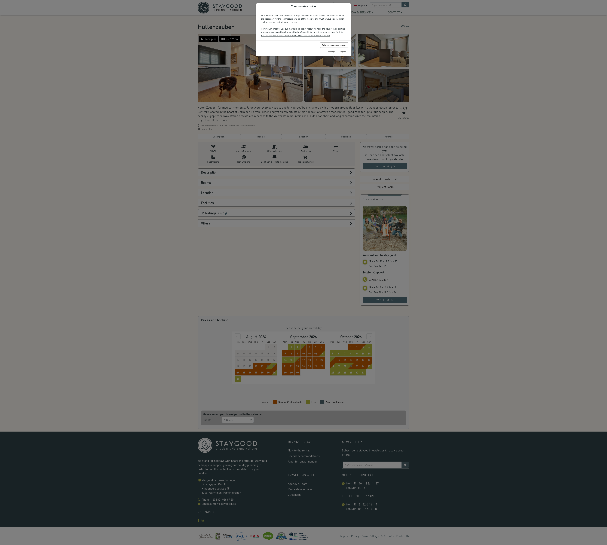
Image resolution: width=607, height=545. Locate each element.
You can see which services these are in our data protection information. (295, 35)
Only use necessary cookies (334, 45)
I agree (343, 51)
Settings (331, 51)
